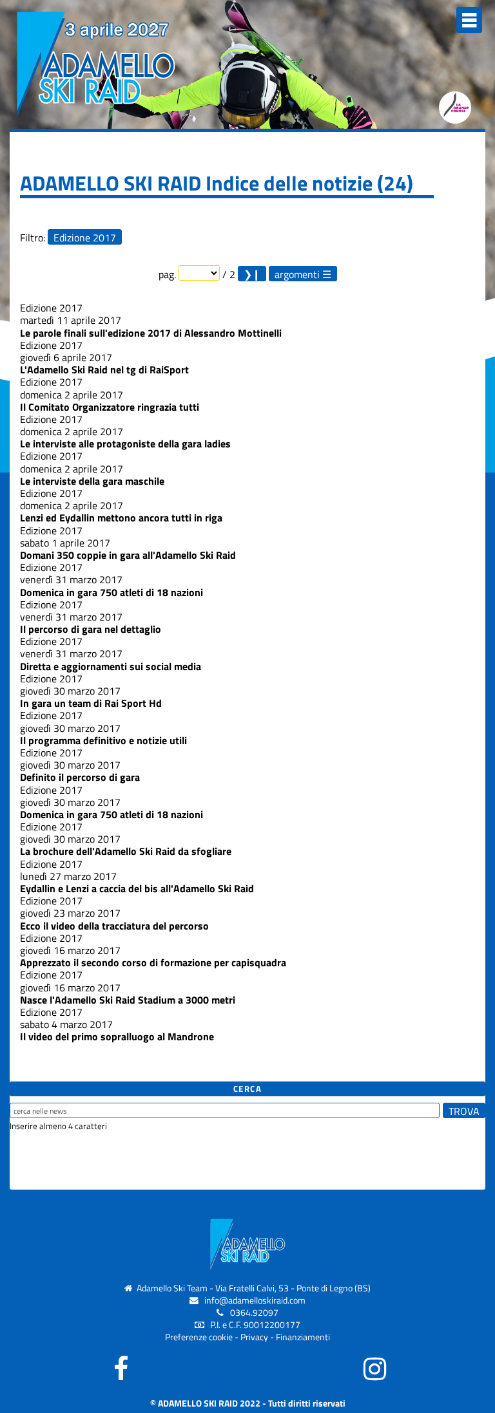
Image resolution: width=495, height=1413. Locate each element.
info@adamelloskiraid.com (255, 1300)
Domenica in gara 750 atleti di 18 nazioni (111, 592)
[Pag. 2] (252, 273)
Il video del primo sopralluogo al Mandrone (117, 1036)
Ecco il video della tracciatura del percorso (114, 925)
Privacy (254, 1337)
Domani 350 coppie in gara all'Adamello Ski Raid (128, 555)
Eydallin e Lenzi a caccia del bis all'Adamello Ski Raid (137, 888)
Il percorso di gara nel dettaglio (90, 629)
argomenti (297, 274)
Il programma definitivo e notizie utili (103, 740)
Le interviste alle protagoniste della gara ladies (125, 443)
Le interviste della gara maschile (92, 481)
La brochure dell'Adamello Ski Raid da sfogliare (125, 851)
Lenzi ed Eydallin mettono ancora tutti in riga (121, 517)
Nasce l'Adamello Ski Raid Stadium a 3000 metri (127, 999)
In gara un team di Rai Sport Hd (91, 703)
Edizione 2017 (84, 237)
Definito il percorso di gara (80, 777)
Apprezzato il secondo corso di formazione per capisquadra (153, 962)
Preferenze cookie (199, 1337)
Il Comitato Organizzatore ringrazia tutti (109, 407)
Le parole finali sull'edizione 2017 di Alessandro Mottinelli (151, 333)
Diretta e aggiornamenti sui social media (110, 666)
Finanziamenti (303, 1337)
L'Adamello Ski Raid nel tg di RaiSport (104, 369)
